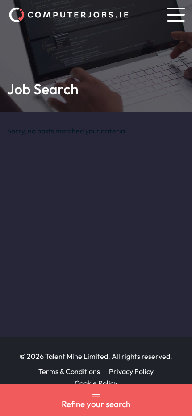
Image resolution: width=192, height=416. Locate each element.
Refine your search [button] (96, 404)
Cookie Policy (96, 383)
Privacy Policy (131, 371)
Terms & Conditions (69, 371)
